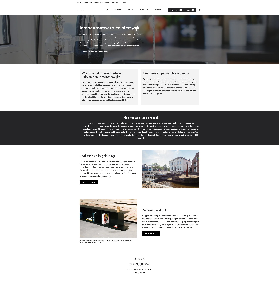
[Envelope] (142, 264)
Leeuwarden (83, 242)
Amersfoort (95, 242)
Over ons (144, 10)
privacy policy (139, 273)
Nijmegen (128, 240)
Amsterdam (108, 240)
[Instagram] (131, 264)
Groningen (115, 240)
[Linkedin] (137, 264)
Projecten (118, 10)
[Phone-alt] (147, 264)
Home (105, 10)
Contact (157, 10)
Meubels (131, 10)
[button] (200, 10)
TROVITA (149, 269)
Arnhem (122, 240)
